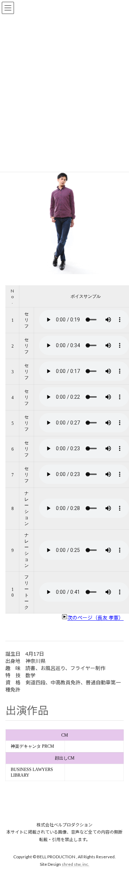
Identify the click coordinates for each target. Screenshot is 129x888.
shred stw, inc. (75, 864)
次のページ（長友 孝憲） (95, 618)
